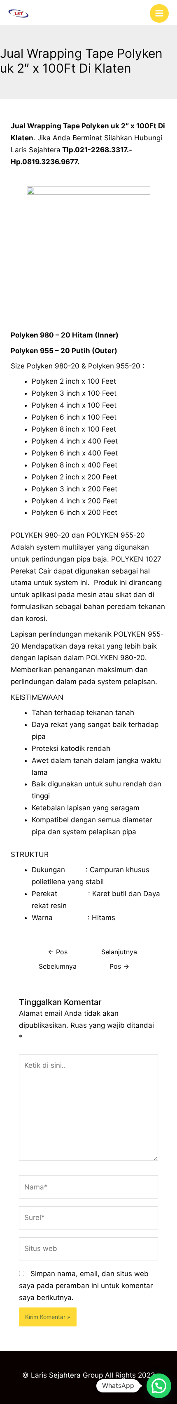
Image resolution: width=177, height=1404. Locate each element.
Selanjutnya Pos (119, 954)
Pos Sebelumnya (58, 954)
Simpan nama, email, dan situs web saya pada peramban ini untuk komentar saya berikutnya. (86, 1285)
